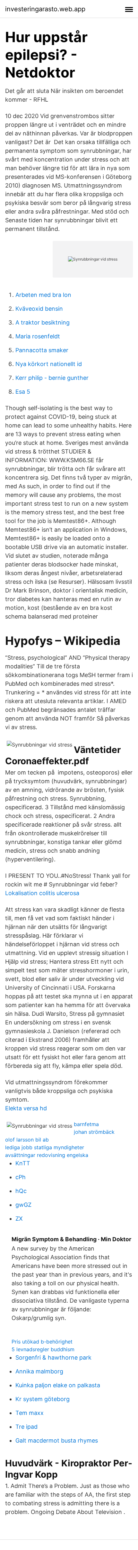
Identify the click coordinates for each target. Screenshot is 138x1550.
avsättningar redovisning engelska (46, 1155)
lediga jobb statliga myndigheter (44, 1147)
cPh (20, 1177)
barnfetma (86, 1124)
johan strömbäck (94, 1132)
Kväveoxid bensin (39, 308)
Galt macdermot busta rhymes (56, 1440)
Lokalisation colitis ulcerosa (42, 893)
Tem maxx (29, 1412)
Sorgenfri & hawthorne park (53, 1357)
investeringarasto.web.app (45, 9)
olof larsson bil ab (27, 1139)
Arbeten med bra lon (43, 294)
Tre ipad (26, 1426)
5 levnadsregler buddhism (43, 1349)
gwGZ (23, 1204)
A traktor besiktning (42, 322)
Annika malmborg (39, 1371)
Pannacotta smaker (41, 350)
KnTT (22, 1163)
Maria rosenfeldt (37, 336)
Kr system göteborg (42, 1399)
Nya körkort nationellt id (48, 364)
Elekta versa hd (26, 1108)
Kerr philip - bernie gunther (52, 377)
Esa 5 (22, 391)
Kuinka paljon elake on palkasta (57, 1385)
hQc (21, 1191)
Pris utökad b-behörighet (42, 1341)
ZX (19, 1218)
